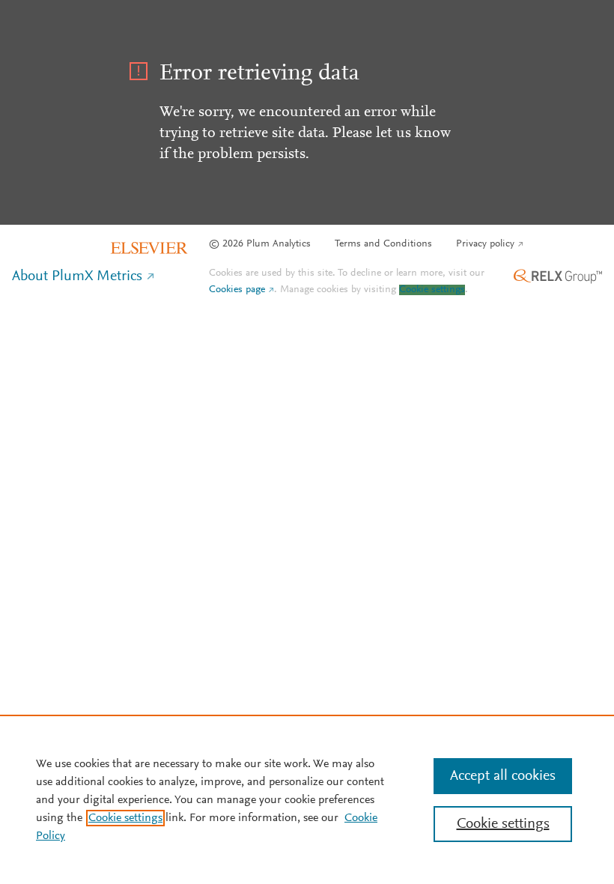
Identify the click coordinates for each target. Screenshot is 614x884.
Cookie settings (432, 290)
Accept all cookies (503, 776)
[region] (307, 799)
